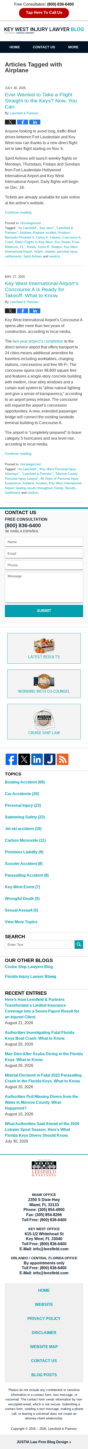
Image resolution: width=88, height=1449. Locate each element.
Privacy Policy (44, 1319)
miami (38, 251)
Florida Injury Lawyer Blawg (30, 976)
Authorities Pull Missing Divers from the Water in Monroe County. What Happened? (41, 1102)
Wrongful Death (22, 899)
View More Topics (21, 922)
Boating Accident (25, 782)
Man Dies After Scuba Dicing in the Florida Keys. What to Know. (44, 1057)
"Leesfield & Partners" (37, 474)
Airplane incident (44, 232)
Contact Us (44, 47)
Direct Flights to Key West (34, 242)
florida (31, 247)
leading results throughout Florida (39, 488)
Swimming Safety (25, 817)
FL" (22, 247)
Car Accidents (22, 794)
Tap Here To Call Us (44, 12)
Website (44, 1304)
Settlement (12, 492)
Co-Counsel (44, 692)
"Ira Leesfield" (27, 228)
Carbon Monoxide (25, 840)
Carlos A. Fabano (48, 237)
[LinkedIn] (37, 759)
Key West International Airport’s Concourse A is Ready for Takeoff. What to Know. (41, 289)
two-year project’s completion (38, 341)
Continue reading (18, 212)
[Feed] (62, 759)
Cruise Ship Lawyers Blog (29, 967)
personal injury (67, 251)
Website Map (44, 1347)
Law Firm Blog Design (42, 1442)
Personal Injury (23, 805)
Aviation (64, 232)
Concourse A (71, 237)
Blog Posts (44, 1375)
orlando (50, 251)
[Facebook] (11, 759)
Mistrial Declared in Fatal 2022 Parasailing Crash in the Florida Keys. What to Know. (43, 1078)
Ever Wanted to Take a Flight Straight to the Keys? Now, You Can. (41, 100)
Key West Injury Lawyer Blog (44, 33)
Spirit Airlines (32, 256)
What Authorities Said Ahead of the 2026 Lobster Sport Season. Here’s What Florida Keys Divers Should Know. (42, 1129)
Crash (9, 242)
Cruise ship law (44, 733)
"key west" (46, 228)
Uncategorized (30, 223)
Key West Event (22, 887)
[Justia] (49, 759)
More (73, 47)
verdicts (54, 256)
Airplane (25, 232)
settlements (13, 256)
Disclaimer (44, 1333)
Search (79, 944)
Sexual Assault (21, 910)
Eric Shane (62, 242)
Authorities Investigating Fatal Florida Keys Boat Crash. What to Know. (39, 1035)
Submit (44, 611)
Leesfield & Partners (62, 1429)
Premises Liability (24, 852)
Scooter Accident (24, 864)
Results (70, 488)
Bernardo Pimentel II (19, 237)
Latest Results (44, 657)
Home (15, 47)
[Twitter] (24, 759)
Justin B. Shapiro (49, 247)
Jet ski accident (23, 829)
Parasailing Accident (27, 875)
